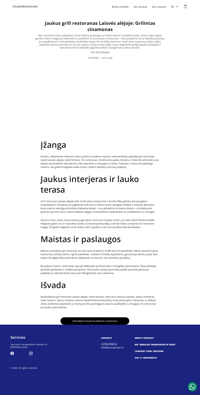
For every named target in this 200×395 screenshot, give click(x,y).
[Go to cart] (185, 6)
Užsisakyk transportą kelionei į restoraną (94, 321)
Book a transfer (120, 6)
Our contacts (159, 6)
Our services (140, 6)
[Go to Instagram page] (31, 353)
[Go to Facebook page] (12, 353)
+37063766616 (109, 343)
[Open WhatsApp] (192, 386)
